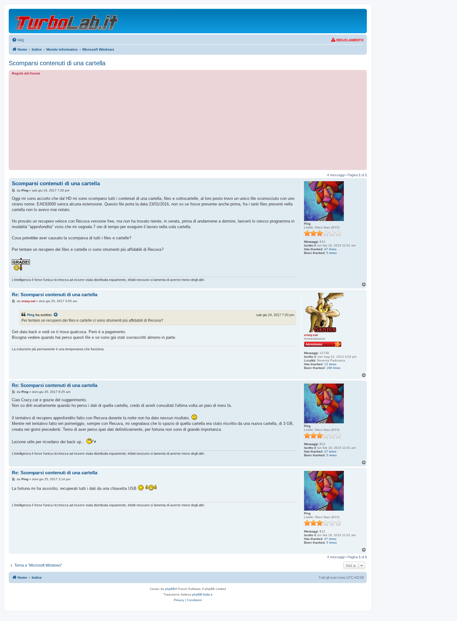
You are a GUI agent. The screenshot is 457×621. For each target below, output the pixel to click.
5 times (331, 253)
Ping (31, 315)
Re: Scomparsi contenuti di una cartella (54, 294)
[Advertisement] (188, 121)
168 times (333, 368)
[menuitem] (18, 40)
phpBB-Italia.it (202, 594)
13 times (330, 364)
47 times (330, 249)
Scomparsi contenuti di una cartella (57, 63)
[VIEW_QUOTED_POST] (56, 315)
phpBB (170, 589)
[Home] (66, 21)
